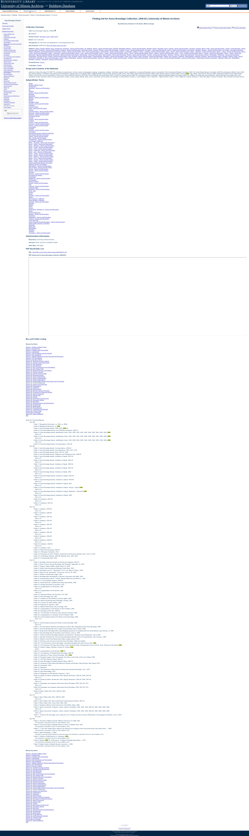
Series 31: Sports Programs (34, 394)
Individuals (6, 39)
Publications (6, 77)
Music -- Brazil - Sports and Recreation (178, 51)
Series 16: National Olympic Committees (38, 370)
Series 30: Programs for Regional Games (39, 392)
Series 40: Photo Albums (33, 408)
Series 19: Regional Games (34, 375)
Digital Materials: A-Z (50, 11)
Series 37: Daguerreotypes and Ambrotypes (39, 403)
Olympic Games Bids (9, 63)
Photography (32, 56)
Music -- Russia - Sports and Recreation (211, 53)
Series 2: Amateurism (32, 348)
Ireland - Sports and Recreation (71, 51)
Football (121, 50)
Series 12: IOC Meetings (33, 364)
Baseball (115, 48)
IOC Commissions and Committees (12, 56)
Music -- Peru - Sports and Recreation (186, 53)
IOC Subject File (7, 58)
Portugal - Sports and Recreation (82, 56)
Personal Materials (8, 74)
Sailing (166, 56)
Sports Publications (8, 70)
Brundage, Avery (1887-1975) (49, 36)
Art (85, 48)
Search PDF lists (242, 5)
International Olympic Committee (51, 51)
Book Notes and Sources (10, 91)
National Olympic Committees (11, 60)
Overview (4, 23)
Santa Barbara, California (193, 56)
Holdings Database (62, 6)
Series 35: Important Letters (34, 400)
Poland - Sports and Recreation (57, 56)
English (39, 65)
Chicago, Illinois (201, 48)
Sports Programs (8, 86)
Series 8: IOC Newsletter (33, 358)
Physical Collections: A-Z (30, 11)
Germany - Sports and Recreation (155, 50)
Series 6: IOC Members (33, 355)
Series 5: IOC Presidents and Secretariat (38, 353)
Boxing (155, 48)
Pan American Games (202, 55)
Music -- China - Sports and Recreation (229, 51)
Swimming (101, 58)
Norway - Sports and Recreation (157, 55)
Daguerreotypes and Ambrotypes (11, 95)
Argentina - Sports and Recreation (73, 48)
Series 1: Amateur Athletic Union (36, 347)
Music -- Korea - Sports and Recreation (136, 53)
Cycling (227, 48)
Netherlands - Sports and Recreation (91, 55)
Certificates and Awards (9, 102)
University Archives (6, 15)
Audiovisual (6, 99)
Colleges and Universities (10, 37)
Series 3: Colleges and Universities (37, 350)
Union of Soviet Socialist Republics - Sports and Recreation (177, 58)
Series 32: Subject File (33, 395)
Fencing (95, 50)
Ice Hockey (226, 50)
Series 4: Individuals (32, 352)
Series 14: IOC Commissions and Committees (40, 367)
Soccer (240, 56)
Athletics (89, 48)
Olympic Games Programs (10, 82)
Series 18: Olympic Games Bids (36, 373)
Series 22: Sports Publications (35, 380)
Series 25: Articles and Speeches (36, 384)
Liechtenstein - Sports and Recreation (112, 51)
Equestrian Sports (86, 50)
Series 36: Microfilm (32, 401)
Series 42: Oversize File (33, 411)
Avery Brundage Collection (43, 15)
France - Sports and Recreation (134, 50)
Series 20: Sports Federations (35, 376)
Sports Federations (8, 66)
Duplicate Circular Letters (10, 50)
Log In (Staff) (125, 825)
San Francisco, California (176, 56)
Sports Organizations (9, 68)
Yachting (37, 59)
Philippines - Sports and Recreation (228, 55)
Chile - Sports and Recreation (215, 48)
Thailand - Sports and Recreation (138, 58)
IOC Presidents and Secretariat (11, 40)
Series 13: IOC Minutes (33, 366)
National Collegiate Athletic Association (48, 55)
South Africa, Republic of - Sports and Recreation (44, 58)
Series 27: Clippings (32, 387)
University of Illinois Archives (22, 6)
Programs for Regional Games (11, 84)
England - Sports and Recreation (70, 50)
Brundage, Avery (163, 48)
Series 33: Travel (31, 397)
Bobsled (149, 48)
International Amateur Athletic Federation (41, 133)
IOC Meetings (7, 53)
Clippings (6, 79)
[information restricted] (33, 412)
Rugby (140, 56)
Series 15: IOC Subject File (34, 369)
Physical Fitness (42, 56)
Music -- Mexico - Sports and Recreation (161, 53)
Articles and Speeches (9, 76)
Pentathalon (213, 55)
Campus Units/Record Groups (10, 11)
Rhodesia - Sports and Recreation (113, 56)
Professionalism (97, 56)
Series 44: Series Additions (34, 414)
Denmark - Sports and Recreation (49, 50)
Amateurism (6, 35)
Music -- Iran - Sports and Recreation (87, 53)
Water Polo (227, 58)
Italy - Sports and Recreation (91, 51)
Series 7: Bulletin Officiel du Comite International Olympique (44, 356)
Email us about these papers (12, 118)
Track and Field (154, 58)
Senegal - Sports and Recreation (211, 56)
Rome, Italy (128, 56)
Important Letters (8, 92)
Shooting (225, 56)
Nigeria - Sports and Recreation (136, 55)
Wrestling (31, 59)
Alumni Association (24, 15)
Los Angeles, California (131, 51)
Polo (69, 56)
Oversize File (7, 104)
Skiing (236, 56)
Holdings (15, 15)
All (27, 415)
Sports (62, 58)
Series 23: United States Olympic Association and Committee (45, 381)
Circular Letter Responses (10, 51)
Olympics (170, 55)
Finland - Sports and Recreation (108, 50)
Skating (230, 56)
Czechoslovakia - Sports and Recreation (41, 111)
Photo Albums (7, 100)
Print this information (239, 27)
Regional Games (8, 65)
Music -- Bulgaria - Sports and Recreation (203, 51)
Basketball (122, 48)
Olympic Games (7, 61)
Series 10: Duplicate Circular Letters (37, 361)
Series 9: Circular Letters (34, 359)
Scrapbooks (6, 97)
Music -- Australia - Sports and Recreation (152, 51)
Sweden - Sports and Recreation (87, 58)
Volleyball (221, 58)
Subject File (6, 87)
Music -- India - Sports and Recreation (40, 149)
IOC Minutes (7, 55)
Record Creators (90, 11)
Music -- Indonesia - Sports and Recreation (61, 53)
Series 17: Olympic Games (34, 372)
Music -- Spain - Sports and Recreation (41, 161)
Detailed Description (8, 31)
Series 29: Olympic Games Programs (37, 390)
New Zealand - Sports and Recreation (114, 55)
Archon (123, 834)
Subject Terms (6, 28)
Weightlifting (235, 58)
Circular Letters (7, 48)
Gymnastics (190, 50)
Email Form (127, 829)
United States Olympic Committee (206, 58)
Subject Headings (70, 11)
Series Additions (7, 107)
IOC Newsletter (7, 46)
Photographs (7, 81)
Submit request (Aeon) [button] (205, 27)
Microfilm (6, 94)
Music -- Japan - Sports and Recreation (111, 53)
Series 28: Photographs (33, 389)
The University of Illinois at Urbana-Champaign (128, 835)
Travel (5, 89)
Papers (42, 62)
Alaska (37, 48)
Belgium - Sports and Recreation (136, 48)
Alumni (33, 15)
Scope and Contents (8, 26)
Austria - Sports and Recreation (102, 48)
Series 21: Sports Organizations (36, 378)
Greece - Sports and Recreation (176, 50)
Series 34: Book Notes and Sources (37, 398)
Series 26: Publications (33, 386)
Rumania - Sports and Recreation (152, 56)
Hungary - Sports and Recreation (211, 50)
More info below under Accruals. (56, 45)
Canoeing (192, 48)
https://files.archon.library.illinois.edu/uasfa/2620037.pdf (49, 252)
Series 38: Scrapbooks (33, 405)
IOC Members (7, 42)
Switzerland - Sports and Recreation (116, 58)
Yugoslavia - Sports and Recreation (52, 59)
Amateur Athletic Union (9, 34)
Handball (198, 50)
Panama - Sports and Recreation (184, 55)
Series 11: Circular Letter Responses (37, 362)
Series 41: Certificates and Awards (36, 409)
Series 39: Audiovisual (33, 406)
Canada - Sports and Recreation (178, 48)
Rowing (134, 56)
